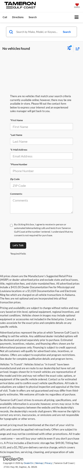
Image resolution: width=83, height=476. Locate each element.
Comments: (16, 193)
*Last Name (16, 134)
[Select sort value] (76, 48)
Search (67, 31)
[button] (5, 17)
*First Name (16, 120)
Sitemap (39, 463)
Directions (18, 17)
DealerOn (28, 463)
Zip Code (15, 179)
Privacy (48, 463)
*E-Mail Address (18, 149)
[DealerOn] (13, 458)
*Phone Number (18, 164)
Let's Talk (18, 245)
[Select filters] (69, 49)
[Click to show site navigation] (76, 17)
